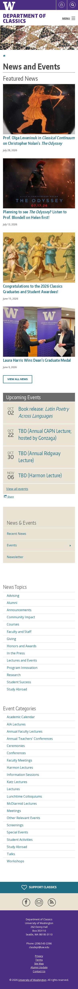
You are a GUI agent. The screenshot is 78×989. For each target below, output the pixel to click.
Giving (11, 639)
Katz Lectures (17, 782)
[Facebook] (27, 902)
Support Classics (42, 887)
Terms (39, 960)
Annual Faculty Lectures (24, 731)
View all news (17, 379)
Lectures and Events (22, 660)
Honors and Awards (21, 646)
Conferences (16, 753)
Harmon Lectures (20, 767)
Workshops (15, 861)
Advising (13, 595)
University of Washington (32, 980)
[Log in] (61, 5)
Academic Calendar (21, 717)
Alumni (12, 603)
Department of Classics (24, 18)
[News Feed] (52, 902)
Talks (11, 854)
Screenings (15, 825)
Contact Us (39, 971)
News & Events (21, 522)
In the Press (16, 653)
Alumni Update (39, 967)
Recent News (16, 533)
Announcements (19, 610)
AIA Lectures (16, 724)
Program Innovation (22, 668)
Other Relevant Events (23, 818)
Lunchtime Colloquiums (24, 796)
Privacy (39, 956)
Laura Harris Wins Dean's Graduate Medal (37, 360)
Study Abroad (17, 689)
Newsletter (15, 557)
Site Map (39, 963)
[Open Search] (72, 5)
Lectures (13, 789)
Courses (13, 624)
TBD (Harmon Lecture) (40, 475)
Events (12, 545)
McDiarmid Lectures (22, 803)
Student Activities (20, 839)
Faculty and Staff (19, 631)
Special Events (17, 832)
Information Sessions (23, 774)
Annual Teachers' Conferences (30, 738)
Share (10, 496)
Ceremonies (16, 746)
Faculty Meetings (19, 760)
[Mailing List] (40, 902)
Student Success (19, 682)
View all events (17, 489)
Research (14, 675)
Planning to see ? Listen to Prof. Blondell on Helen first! (35, 214)
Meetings (14, 811)
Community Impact (21, 617)
